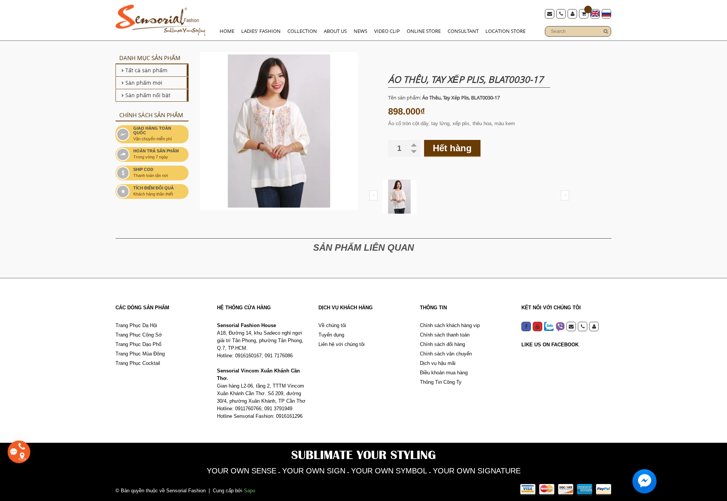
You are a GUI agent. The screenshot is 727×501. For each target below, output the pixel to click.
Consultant (463, 31)
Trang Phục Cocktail (137, 363)
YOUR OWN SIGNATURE (477, 471)
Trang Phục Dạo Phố (138, 344)
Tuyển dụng (331, 335)
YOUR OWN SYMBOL (389, 471)
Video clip (387, 31)
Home (227, 31)
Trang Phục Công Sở (138, 335)
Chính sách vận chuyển (446, 354)
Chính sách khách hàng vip (450, 325)
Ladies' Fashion (261, 31)
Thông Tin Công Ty (441, 382)
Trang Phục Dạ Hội (136, 325)
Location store (505, 31)
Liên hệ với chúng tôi (341, 344)
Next (565, 195)
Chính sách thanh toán (445, 335)
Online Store (424, 31)
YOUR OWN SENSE (241, 471)
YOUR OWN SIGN (313, 471)
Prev (373, 195)
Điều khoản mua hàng (444, 372)
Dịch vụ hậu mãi (438, 363)
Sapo (249, 490)
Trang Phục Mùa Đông (140, 354)
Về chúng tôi (332, 325)
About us (335, 31)
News (360, 31)
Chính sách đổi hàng (442, 344)
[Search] (605, 31)
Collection (302, 31)
